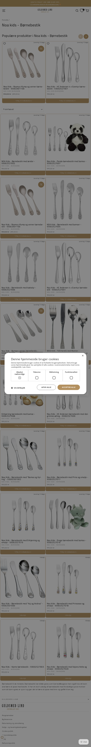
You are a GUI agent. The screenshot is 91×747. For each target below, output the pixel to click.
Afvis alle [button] (46, 387)
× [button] (83, 355)
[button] (18, 388)
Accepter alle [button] (68, 387)
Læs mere (26, 367)
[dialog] (45, 373)
